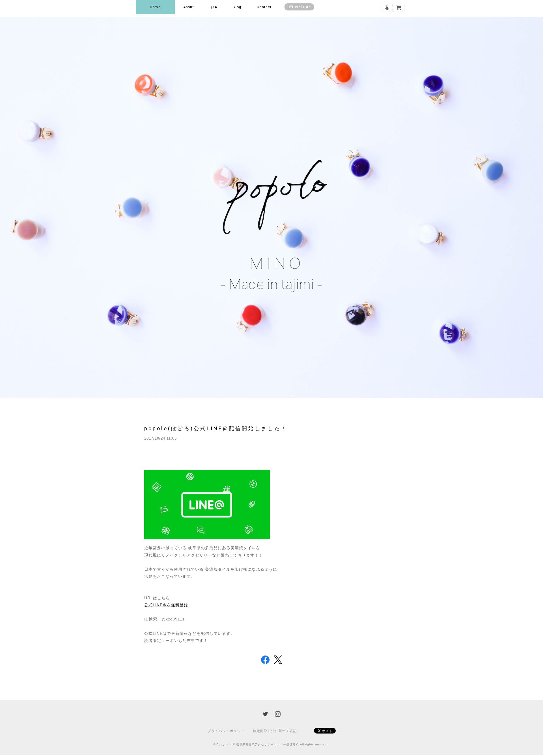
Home (155, 7)
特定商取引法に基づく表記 (275, 731)
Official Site (299, 7)
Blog (237, 7)
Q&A (213, 7)
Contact (264, 7)
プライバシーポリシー (226, 731)
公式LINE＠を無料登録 (166, 605)
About (188, 7)
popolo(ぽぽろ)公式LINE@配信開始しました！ (215, 428)
